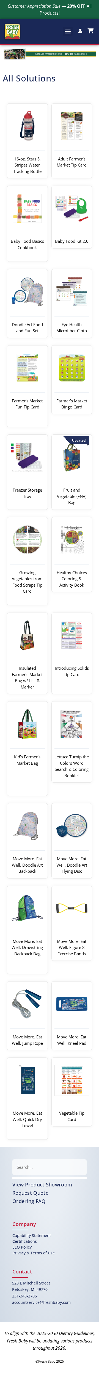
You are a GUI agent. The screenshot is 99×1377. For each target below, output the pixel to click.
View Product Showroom (42, 1184)
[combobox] (49, 1167)
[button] (68, 31)
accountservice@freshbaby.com (41, 1302)
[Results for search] (49, 1178)
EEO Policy (22, 1247)
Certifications (24, 1241)
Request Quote (30, 1192)
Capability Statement (31, 1235)
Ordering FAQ (29, 1201)
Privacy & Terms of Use (33, 1252)
